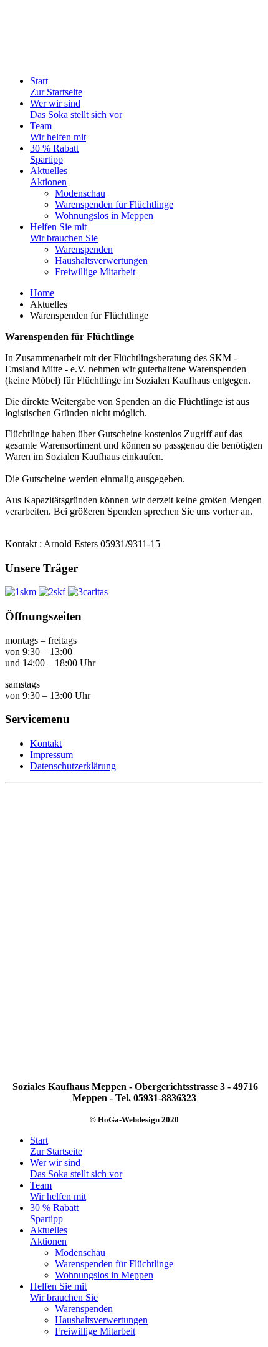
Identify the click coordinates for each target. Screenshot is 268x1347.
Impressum (51, 754)
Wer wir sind (76, 109)
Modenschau (80, 193)
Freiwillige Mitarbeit (95, 271)
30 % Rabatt (54, 154)
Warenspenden (84, 249)
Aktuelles (48, 176)
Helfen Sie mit (64, 232)
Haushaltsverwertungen (101, 260)
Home (42, 293)
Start (56, 86)
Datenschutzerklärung (73, 766)
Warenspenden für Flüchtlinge (114, 204)
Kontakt (46, 743)
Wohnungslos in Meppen (104, 215)
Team (58, 131)
